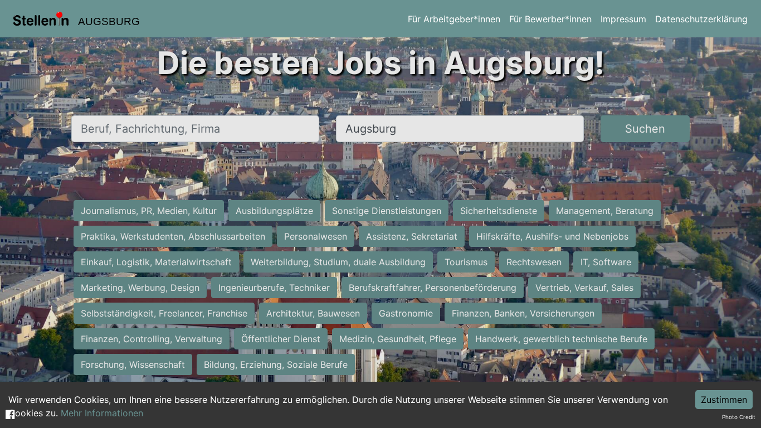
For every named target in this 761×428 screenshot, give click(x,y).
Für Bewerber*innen (550, 19)
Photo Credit (738, 417)
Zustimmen (724, 399)
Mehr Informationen (102, 413)
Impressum (623, 19)
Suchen (645, 128)
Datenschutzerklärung (701, 19)
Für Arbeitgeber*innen (454, 19)
